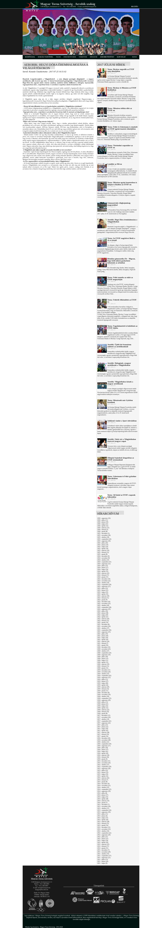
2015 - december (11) (103, 761)
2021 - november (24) (103, 626)
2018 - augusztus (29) (103, 700)
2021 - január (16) (102, 645)
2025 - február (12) (103, 552)
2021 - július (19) (102, 634)
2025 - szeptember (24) (104, 539)
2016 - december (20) (103, 738)
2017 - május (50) (102, 729)
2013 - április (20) (102, 820)
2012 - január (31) (102, 848)
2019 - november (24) (103, 672)
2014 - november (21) (103, 785)
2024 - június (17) (102, 567)
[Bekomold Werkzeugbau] (77, 894)
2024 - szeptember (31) (104, 562)
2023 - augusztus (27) (103, 586)
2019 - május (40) (102, 683)
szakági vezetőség (45, 57)
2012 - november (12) (103, 829)
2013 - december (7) (103, 804)
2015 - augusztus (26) (103, 768)
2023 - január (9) (102, 600)
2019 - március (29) (103, 687)
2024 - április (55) (102, 571)
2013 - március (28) (103, 821)
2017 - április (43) (102, 730)
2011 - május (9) (102, 863)
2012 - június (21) (102, 839)
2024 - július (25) (102, 566)
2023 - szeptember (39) (104, 584)
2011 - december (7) (103, 850)
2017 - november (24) (103, 717)
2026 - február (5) (102, 529)
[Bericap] (112, 894)
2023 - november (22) (103, 581)
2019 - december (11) (103, 670)
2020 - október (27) (103, 651)
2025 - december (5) (103, 533)
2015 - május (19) (102, 774)
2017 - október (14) (103, 719)
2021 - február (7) (102, 643)
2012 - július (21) (102, 837)
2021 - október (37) (103, 628)
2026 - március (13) (103, 528)
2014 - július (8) (102, 793)
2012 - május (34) (102, 840)
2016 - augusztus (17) (103, 746)
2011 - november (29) (103, 852)
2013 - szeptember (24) (104, 810)
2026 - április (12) (102, 526)
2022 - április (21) (102, 617)
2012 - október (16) (103, 831)
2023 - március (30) (103, 596)
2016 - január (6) (102, 759)
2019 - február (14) (103, 689)
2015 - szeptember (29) (104, 766)
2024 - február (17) (103, 575)
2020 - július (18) (102, 657)
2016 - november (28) (103, 740)
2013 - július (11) (102, 814)
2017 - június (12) (102, 727)
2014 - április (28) (102, 799)
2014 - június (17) (102, 795)
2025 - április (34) (102, 548)
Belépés (134, 6)
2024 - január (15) (102, 577)
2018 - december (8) (103, 693)
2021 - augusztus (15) (103, 632)
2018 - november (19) (103, 694)
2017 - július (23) (102, 725)
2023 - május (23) (102, 592)
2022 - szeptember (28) (104, 607)
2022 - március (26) (103, 619)
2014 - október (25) (103, 787)
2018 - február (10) (103, 711)
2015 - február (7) (102, 780)
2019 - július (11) (102, 679)
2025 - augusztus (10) (103, 541)
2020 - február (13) (103, 666)
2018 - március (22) (103, 710)
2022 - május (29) (102, 615)
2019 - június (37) (102, 681)
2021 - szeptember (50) (104, 630)
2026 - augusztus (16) (103, 518)
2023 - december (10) (103, 579)
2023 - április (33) (102, 594)
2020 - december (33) (103, 647)
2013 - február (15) (103, 823)
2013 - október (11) (103, 808)
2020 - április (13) (102, 662)
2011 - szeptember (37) (104, 856)
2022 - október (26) (103, 605)
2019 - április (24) (102, 685)
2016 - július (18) (102, 748)
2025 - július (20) (102, 543)
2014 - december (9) (103, 784)
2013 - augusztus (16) (103, 812)
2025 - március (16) (103, 550)
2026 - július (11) (102, 520)
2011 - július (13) (102, 859)
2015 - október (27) (103, 765)
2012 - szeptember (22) (104, 833)
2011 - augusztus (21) (103, 857)
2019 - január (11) (102, 691)
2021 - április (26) (102, 639)
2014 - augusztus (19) (103, 791)
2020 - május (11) (102, 660)
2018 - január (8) (102, 713)
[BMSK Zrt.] (100, 894)
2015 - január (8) (102, 782)
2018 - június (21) (102, 704)
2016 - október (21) (103, 742)
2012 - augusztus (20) (103, 835)
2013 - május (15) (102, 818)
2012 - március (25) (103, 844)
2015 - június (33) (102, 772)
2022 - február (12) (103, 620)
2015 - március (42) (103, 778)
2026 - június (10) (102, 522)
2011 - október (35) (103, 854)
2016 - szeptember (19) (104, 744)
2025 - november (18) (103, 535)
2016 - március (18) (103, 755)
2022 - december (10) (103, 602)
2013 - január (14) (102, 825)
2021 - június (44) (102, 636)
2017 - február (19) (103, 734)
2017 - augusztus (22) (103, 723)
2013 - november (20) (103, 806)
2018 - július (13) (102, 702)
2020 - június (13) (102, 658)
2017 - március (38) (103, 732)
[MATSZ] (41, 877)
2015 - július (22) (102, 770)
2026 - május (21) (102, 524)
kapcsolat (121, 57)
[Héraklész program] (124, 894)
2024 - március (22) (103, 573)
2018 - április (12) (102, 708)
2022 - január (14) (102, 622)
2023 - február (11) (103, 598)
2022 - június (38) (102, 613)
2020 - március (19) (103, 664)
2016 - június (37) (102, 749)
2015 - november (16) (103, 763)
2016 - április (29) (102, 753)
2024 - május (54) (102, 569)
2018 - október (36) (103, 696)
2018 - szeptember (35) (104, 698)
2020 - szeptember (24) (104, 653)
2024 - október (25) (103, 560)
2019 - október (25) (103, 674)
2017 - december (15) (103, 715)
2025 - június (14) (102, 545)
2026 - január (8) (102, 531)
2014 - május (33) (102, 797)
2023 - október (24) (103, 583)
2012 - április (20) (102, 842)
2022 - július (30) (102, 611)
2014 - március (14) (103, 801)
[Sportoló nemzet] (96, 903)
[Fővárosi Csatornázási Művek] (82, 903)
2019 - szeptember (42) (104, 675)
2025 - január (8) (102, 554)
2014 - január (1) (102, 802)
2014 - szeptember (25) (104, 789)
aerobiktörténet (107, 57)
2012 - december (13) (103, 827)
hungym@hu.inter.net (41, 889)
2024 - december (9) (103, 556)
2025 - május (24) (102, 547)
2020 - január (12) (102, 668)
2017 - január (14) (102, 736)
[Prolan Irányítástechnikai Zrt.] (107, 903)
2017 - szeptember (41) (104, 721)
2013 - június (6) (102, 816)
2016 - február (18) (103, 757)
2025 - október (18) (103, 537)
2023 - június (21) (102, 590)
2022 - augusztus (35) (103, 609)
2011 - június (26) (102, 861)
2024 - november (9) (103, 558)
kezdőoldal (30, 57)
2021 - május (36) (102, 638)
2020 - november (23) (103, 649)
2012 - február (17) (103, 846)
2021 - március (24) (103, 641)
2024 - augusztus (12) (103, 564)
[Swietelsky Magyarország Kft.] (90, 894)
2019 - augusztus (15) (103, 677)
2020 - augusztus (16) (103, 655)
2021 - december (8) (103, 624)
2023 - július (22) (102, 588)
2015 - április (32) (102, 776)
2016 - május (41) (102, 751)
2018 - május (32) (102, 706)
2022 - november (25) (103, 603)
